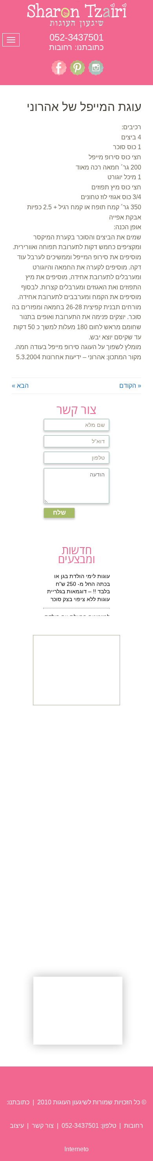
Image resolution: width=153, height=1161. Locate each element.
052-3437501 (76, 37)
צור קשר (42, 1125)
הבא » (20, 385)
